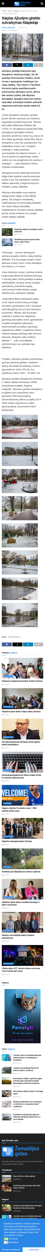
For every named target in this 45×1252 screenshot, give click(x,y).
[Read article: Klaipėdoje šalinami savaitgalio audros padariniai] (7, 232)
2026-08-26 (17, 1063)
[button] (6, 1239)
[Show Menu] (3, 3)
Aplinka (7, 867)
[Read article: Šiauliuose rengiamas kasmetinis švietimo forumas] (22, 668)
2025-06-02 (17, 1191)
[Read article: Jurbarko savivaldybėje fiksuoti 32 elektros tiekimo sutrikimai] (6, 1070)
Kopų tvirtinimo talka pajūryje (24, 1176)
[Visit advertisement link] (22, 1016)
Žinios (10, 11)
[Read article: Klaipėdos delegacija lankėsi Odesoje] (22, 828)
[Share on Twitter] (17, 65)
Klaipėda (16, 11)
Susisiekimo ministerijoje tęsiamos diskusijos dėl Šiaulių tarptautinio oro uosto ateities (26, 1117)
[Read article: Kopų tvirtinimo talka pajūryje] (6, 1178)
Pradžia (4, 11)
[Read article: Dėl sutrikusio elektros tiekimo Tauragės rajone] (6, 1093)
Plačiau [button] (20, 1235)
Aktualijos (8, 707)
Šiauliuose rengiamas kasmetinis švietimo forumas (22, 681)
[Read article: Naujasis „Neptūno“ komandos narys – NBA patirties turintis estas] (22, 795)
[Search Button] (42, 3)
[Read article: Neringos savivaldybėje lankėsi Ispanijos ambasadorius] (22, 922)
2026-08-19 (6, 781)
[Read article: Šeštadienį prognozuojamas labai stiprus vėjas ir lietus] (7, 242)
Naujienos (8, 676)
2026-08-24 (18, 234)
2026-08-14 (6, 875)
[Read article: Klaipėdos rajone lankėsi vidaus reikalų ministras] (22, 698)
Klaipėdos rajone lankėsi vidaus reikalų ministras (21, 711)
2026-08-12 (6, 974)
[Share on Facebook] (7, 65)
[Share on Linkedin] (28, 65)
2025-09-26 (17, 1179)
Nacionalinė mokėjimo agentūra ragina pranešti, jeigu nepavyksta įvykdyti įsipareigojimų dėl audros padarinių (27, 1081)
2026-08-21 (18, 244)
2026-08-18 (6, 844)
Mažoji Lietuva (14, 637)
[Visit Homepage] (22, 3)
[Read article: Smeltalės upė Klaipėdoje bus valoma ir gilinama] (22, 858)
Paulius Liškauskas (8, 27)
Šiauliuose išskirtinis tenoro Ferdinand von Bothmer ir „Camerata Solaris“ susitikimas (27, 1104)
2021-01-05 (23, 27)
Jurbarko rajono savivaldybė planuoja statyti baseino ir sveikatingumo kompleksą (27, 1057)
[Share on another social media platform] (38, 65)
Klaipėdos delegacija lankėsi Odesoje (17, 841)
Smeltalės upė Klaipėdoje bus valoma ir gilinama (21, 872)
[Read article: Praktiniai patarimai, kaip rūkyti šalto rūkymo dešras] (6, 1187)
